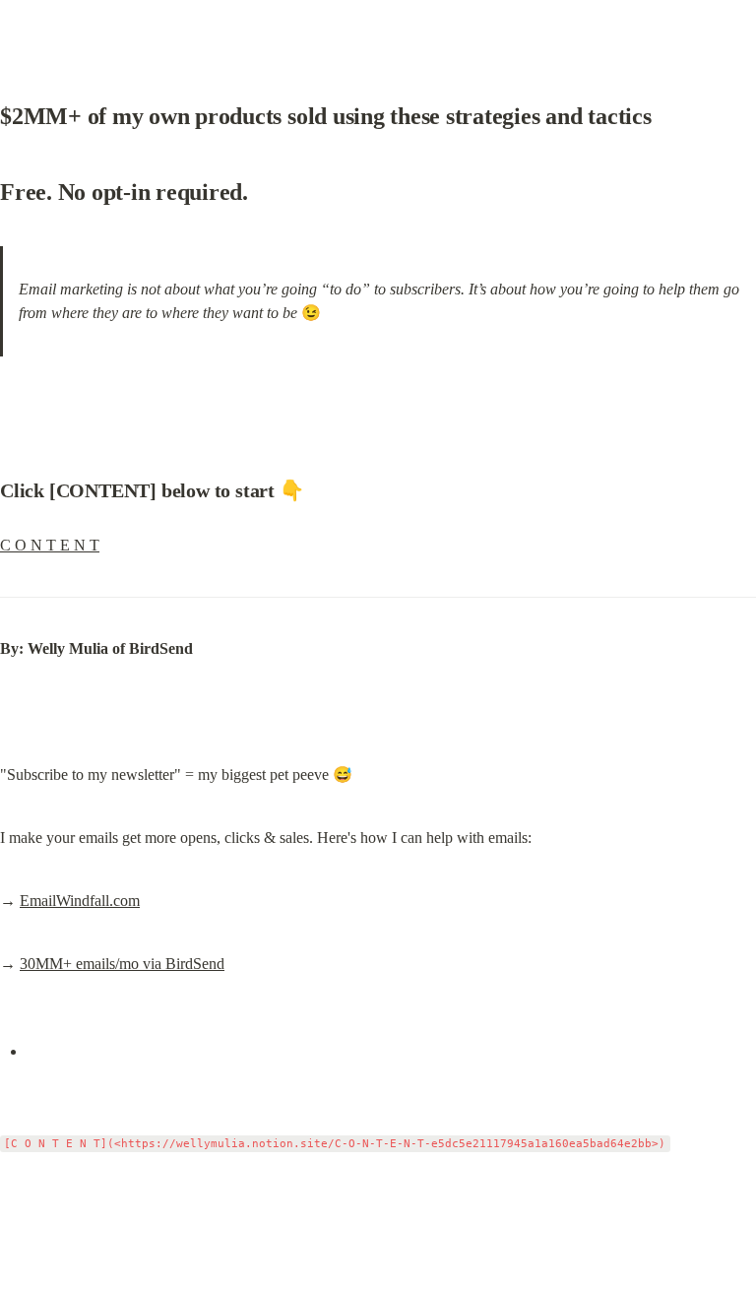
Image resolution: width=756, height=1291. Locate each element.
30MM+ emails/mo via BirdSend (122, 963)
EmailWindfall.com (80, 900)
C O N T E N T (49, 545)
